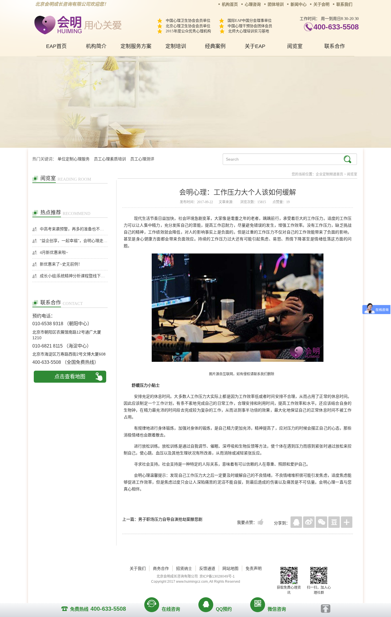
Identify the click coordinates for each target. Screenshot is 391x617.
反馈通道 (207, 568)
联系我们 (344, 4)
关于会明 (321, 4)
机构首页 (230, 4)
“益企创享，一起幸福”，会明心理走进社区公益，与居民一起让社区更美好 (74, 241)
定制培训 (175, 46)
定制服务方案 (136, 46)
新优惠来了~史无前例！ (61, 264)
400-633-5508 (336, 27)
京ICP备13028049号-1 (217, 576)
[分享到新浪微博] (309, 522)
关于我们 (138, 568)
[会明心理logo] (76, 24)
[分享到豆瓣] (334, 522)
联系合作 (334, 46)
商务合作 (161, 568)
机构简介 (96, 46)
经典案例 (215, 46)
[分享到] (346, 522)
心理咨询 (253, 4)
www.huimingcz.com (192, 582)
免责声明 (254, 568)
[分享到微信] (321, 522)
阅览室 (295, 46)
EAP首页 (56, 46)
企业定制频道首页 (329, 174)
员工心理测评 (142, 159)
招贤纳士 (184, 568)
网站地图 (230, 568)
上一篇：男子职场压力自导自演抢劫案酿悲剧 (162, 519)
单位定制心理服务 (74, 159)
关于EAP (255, 46)
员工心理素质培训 (110, 159)
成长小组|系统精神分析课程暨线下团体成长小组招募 (74, 276)
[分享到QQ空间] (296, 522)
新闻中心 (299, 4)
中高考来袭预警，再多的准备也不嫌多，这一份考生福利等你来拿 (74, 229)
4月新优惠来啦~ (54, 252)
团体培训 (276, 4)
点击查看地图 (69, 377)
